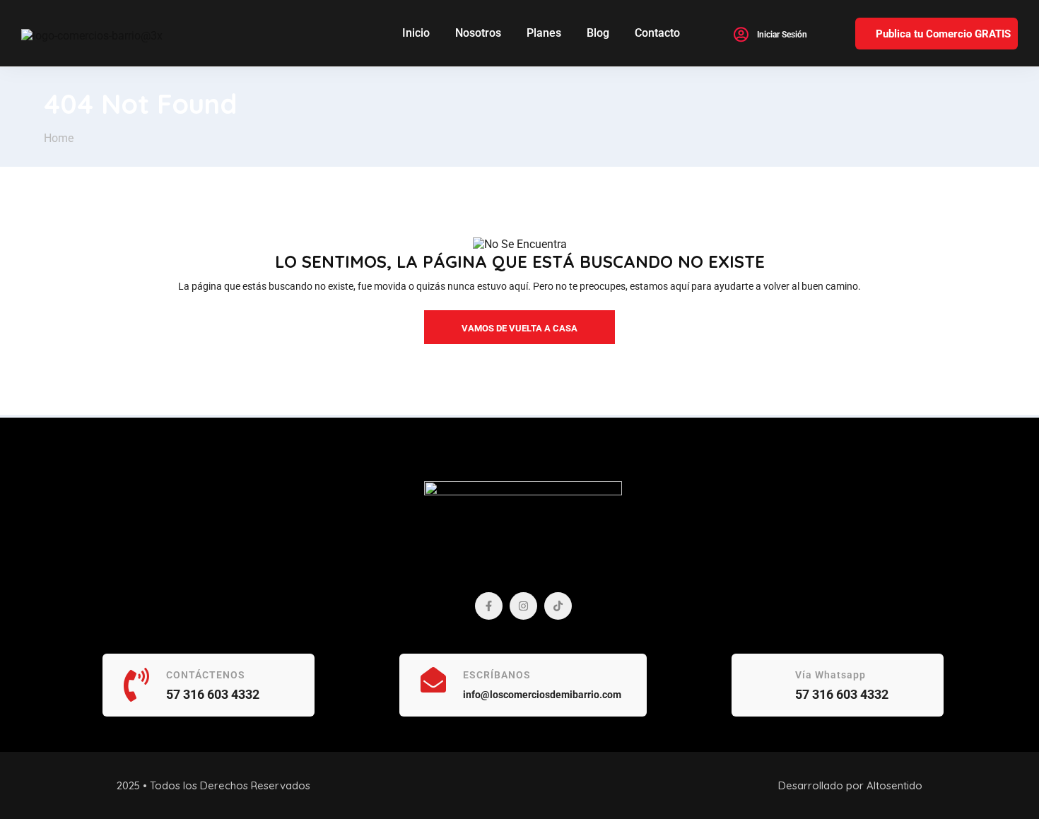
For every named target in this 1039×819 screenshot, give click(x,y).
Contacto (657, 33)
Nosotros (478, 33)
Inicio (416, 33)
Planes (544, 33)
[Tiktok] (558, 606)
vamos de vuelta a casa (519, 328)
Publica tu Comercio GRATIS (943, 34)
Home (59, 138)
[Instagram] (523, 606)
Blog (598, 33)
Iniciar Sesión (782, 35)
